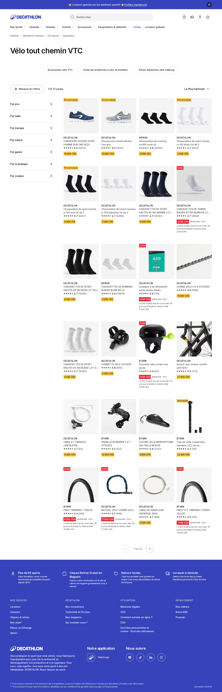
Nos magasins (73, 617)
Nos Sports (16, 27)
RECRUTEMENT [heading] (184, 600)
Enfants (66, 27)
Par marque (17, 128)
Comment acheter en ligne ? (136, 617)
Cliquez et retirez (19, 617)
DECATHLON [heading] (72, 600)
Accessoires (85, 27)
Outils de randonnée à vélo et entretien (105, 69)
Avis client (16, 622)
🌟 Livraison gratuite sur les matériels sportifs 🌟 (108, 4)
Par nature (16, 140)
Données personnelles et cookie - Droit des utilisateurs (137, 629)
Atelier (13, 633)
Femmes (51, 27)
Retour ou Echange (21, 627)
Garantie (15, 612)
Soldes (137, 27)
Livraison (15, 606)
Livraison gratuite (155, 27)
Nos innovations (74, 606)
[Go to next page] (150, 549)
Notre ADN (181, 612)
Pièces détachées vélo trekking (156, 69)
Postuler (180, 617)
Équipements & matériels (112, 27)
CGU (123, 612)
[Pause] (209, 4)
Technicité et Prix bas (77, 612)
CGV (123, 622)
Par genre (16, 152)
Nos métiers (182, 606)
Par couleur (17, 176)
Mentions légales (130, 606)
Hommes (34, 27)
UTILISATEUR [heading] (127, 600)
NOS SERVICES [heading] (18, 600)
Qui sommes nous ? (76, 622)
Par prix (15, 104)
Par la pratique (19, 164)
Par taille (15, 116)
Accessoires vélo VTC (60, 69)
